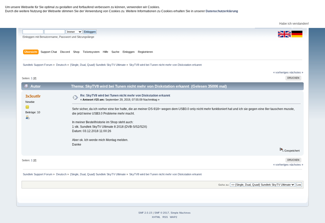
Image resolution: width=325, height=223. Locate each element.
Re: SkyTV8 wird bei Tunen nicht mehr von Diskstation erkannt (125, 95)
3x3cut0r (33, 96)
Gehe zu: (223, 184)
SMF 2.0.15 (145, 212)
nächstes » (296, 72)
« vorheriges (281, 72)
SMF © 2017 (161, 212)
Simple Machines (180, 212)
